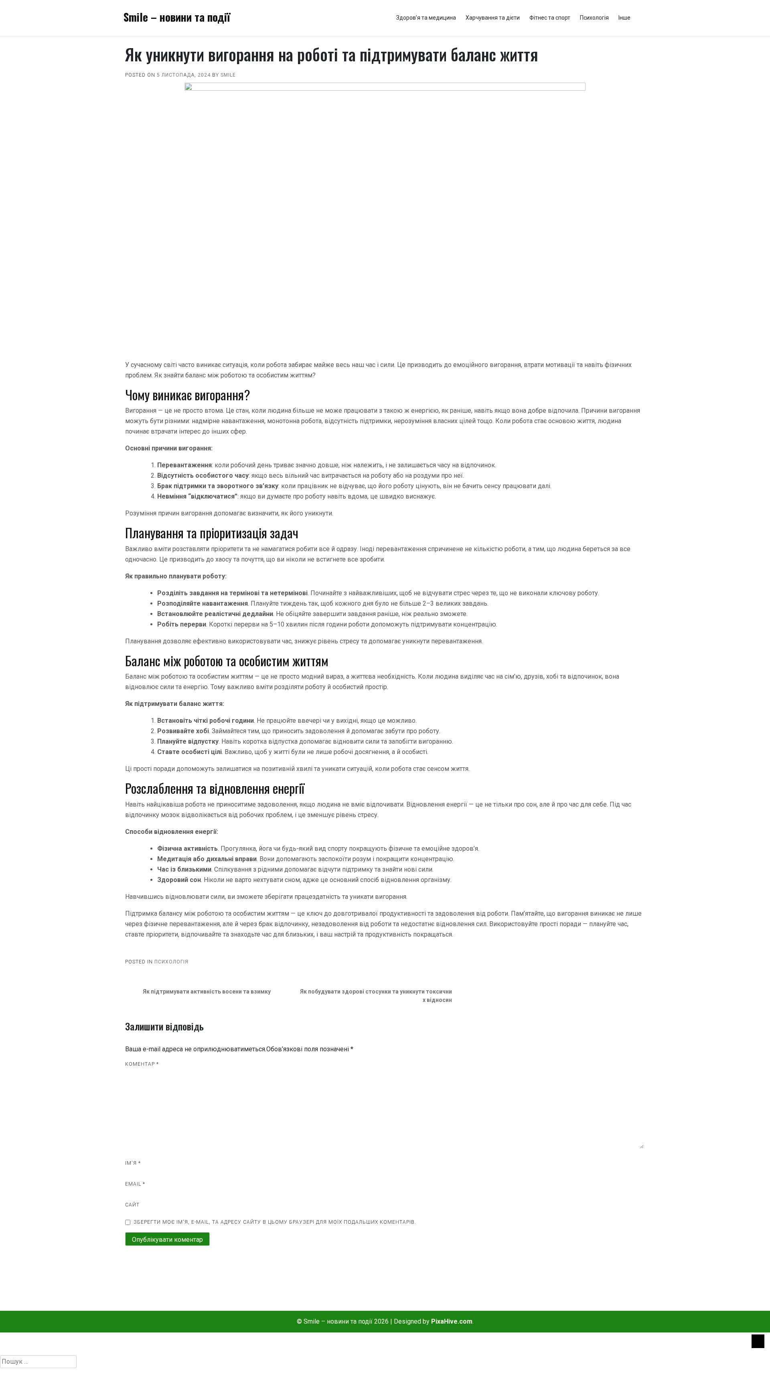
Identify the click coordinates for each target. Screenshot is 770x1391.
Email (135, 1184)
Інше (624, 17)
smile (228, 75)
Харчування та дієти (493, 17)
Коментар (142, 1064)
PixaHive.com (451, 1321)
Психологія (594, 17)
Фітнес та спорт (549, 17)
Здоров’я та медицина (426, 17)
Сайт (132, 1205)
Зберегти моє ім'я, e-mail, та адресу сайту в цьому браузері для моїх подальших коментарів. (275, 1222)
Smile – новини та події (177, 17)
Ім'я (133, 1163)
